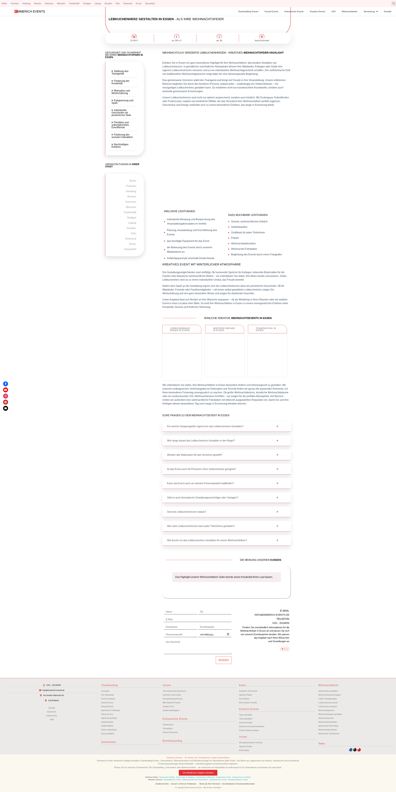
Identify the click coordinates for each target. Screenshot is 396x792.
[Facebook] (5, 383)
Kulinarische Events (294, 11)
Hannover (49, 3)
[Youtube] (359, 749)
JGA (333, 11)
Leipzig (98, 3)
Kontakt (387, 11)
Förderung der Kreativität (120, 82)
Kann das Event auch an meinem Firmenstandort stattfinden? (200, 483)
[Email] (5, 408)
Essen (139, 3)
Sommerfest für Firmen (218, 780)
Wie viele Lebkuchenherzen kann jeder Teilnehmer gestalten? (201, 526)
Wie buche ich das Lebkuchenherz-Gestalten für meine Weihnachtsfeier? (207, 540)
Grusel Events (271, 11)
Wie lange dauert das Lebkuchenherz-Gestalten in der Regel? (201, 440)
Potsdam (15, 3)
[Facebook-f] (350, 749)
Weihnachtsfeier (349, 11)
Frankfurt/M (74, 3)
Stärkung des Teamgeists (120, 72)
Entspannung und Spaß (122, 101)
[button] (393, 3)
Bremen (37, 3)
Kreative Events (317, 11)
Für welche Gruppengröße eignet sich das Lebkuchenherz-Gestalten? (205, 426)
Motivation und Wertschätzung (121, 91)
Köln (118, 3)
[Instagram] (355, 749)
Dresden (108, 3)
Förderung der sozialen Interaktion (122, 135)
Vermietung (369, 11)
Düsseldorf (150, 3)
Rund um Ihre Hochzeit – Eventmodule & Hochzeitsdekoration (227, 784)
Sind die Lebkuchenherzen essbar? (186, 512)
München (61, 3)
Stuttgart (87, 3)
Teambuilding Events (248, 11)
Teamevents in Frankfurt (241, 777)
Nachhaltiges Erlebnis (120, 145)
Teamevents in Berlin (166, 777)
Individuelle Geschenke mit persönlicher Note (121, 112)
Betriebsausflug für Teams (238, 780)
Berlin (4, 3)
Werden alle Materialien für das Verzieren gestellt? (194, 455)
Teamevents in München (205, 777)
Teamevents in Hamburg (185, 777)
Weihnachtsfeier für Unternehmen (195, 780)
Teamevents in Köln (223, 777)
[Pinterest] (5, 402)
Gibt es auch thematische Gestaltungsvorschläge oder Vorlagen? (202, 497)
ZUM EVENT (182, 372)
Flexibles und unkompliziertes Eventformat (120, 125)
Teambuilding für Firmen (172, 780)
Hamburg (26, 3)
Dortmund (127, 3)
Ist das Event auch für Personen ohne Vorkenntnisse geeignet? (201, 469)
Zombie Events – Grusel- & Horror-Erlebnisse (175, 784)
